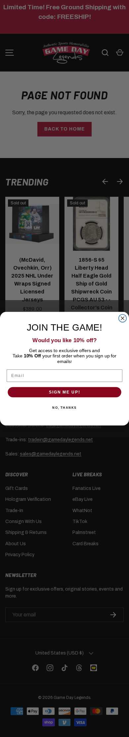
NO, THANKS (64, 407)
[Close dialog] (122, 318)
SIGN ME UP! (64, 392)
